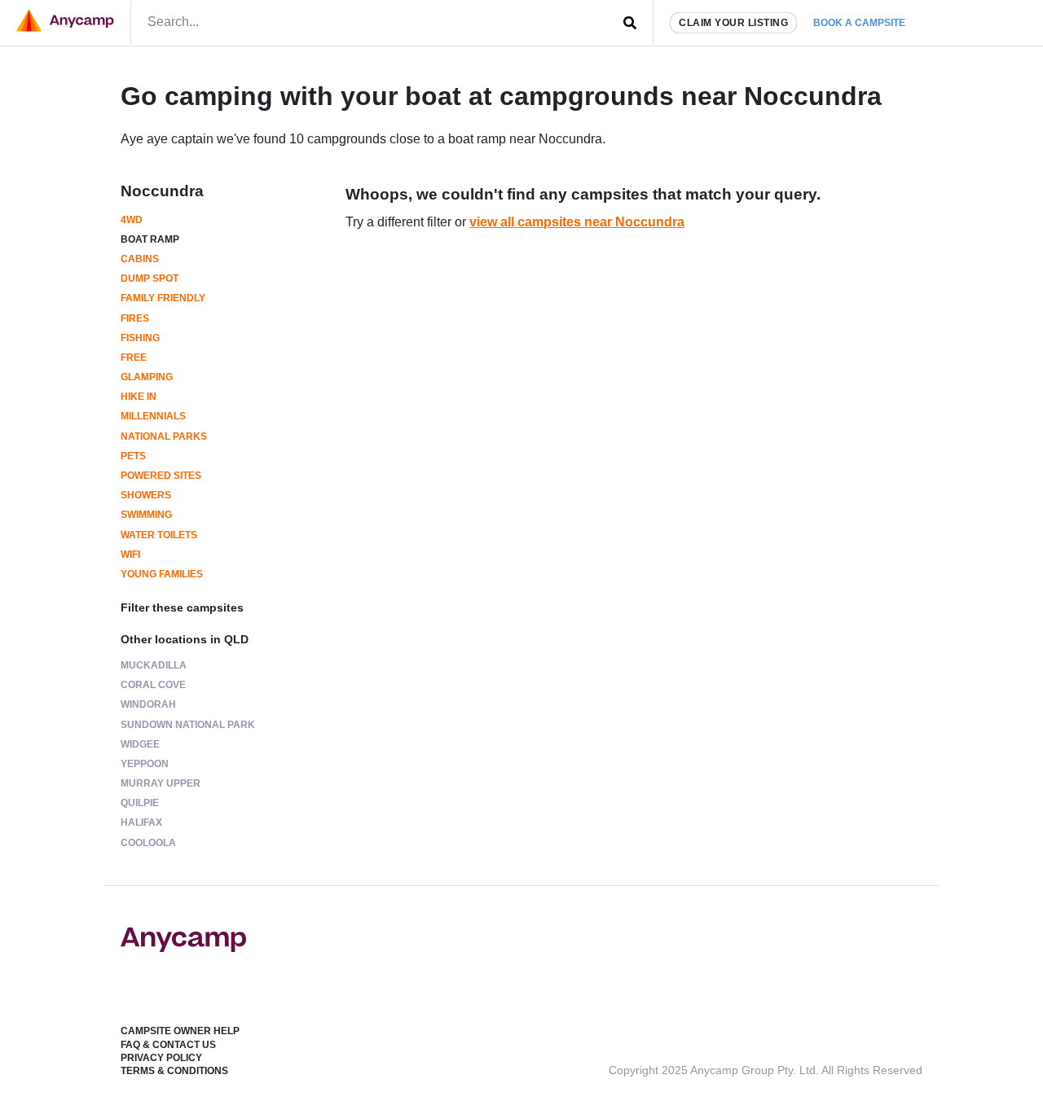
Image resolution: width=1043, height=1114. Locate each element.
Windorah (148, 704)
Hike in (138, 396)
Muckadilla (154, 665)
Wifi (130, 554)
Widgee (140, 744)
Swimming (146, 514)
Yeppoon (145, 764)
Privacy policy (161, 1058)
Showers (146, 495)
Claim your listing (733, 23)
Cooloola (148, 843)
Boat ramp (150, 239)
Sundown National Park (188, 724)
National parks (164, 436)
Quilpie (140, 803)
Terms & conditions (174, 1071)
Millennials (153, 416)
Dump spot (149, 278)
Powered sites (161, 475)
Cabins (140, 259)
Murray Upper (160, 783)
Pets (133, 456)
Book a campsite (859, 23)
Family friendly (163, 298)
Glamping (147, 377)
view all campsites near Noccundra (576, 222)
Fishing (140, 338)
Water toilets (159, 535)
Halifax (141, 822)
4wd (132, 220)
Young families (162, 574)
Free (134, 357)
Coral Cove (153, 685)
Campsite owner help (180, 1031)
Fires (135, 318)
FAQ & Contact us (168, 1044)
